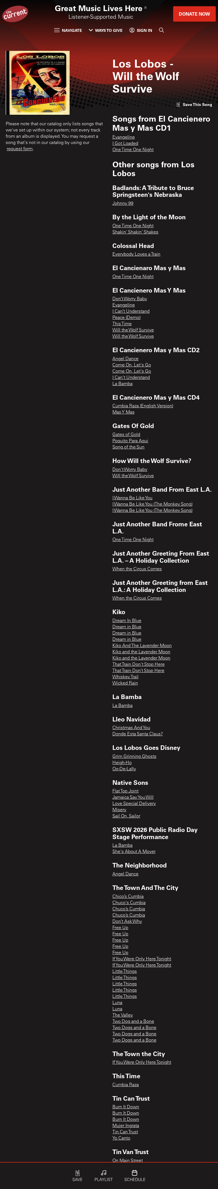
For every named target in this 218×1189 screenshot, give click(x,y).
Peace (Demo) (126, 318)
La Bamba (122, 384)
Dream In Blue (126, 621)
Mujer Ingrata (125, 1126)
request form (20, 149)
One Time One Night (133, 150)
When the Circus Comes (137, 569)
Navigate (72, 30)
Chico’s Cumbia (128, 896)
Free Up (120, 928)
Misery (119, 810)
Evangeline (123, 137)
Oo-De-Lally (124, 769)
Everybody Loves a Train (136, 254)
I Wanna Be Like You (132, 498)
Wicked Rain (125, 683)
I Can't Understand (131, 378)
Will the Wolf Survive (133, 330)
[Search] (161, 30)
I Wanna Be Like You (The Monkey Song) (152, 504)
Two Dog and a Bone (133, 1021)
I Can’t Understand (131, 311)
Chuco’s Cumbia (128, 909)
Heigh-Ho (122, 763)
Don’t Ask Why (127, 921)
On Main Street (127, 1161)
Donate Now (194, 14)
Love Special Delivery (134, 804)
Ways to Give (109, 30)
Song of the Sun (128, 447)
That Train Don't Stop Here (138, 664)
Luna (117, 1003)
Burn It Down (125, 1107)
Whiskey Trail (125, 677)
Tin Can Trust (125, 1132)
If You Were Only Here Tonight (141, 959)
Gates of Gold (126, 435)
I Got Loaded (125, 143)
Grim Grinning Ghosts (134, 756)
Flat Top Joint (125, 791)
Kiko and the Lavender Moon (141, 652)
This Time (122, 324)
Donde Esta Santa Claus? (137, 734)
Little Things (124, 971)
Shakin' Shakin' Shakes (135, 232)
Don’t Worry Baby (129, 299)
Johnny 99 (122, 203)
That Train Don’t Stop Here (138, 671)
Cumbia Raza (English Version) (142, 406)
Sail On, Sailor (126, 816)
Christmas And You (131, 728)
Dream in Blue (126, 627)
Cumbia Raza (125, 1085)
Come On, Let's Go (131, 365)
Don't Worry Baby (129, 470)
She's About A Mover (134, 852)
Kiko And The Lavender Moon (142, 646)
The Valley (122, 1015)
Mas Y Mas (123, 412)
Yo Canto (121, 1138)
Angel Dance (125, 359)
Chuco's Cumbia (129, 903)
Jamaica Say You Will (133, 797)
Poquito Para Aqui (130, 441)
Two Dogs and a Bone (134, 1028)
